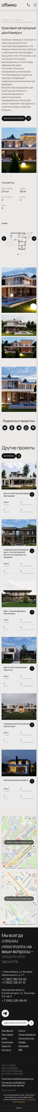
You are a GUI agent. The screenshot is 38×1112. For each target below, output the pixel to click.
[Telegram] (19, 427)
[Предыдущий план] (4, 238)
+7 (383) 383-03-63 (14, 979)
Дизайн (22, 1042)
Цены (4, 1038)
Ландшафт (23, 1046)
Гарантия (6, 1046)
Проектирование (27, 1034)
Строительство (26, 1038)
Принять (19, 1108)
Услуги (21, 1030)
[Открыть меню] (34, 5)
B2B (20, 1049)
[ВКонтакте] (4, 427)
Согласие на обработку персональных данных (13, 1084)
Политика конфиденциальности (18, 1078)
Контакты (6, 1049)
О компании (7, 1042)
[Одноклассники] (11, 427)
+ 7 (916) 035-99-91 (14, 1000)
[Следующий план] (34, 238)
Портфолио (16, 20)
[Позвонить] (28, 5)
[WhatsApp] (26, 427)
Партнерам (7, 1034)
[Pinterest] (33, 427)
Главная (5, 20)
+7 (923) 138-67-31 (13, 982)
